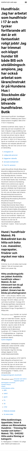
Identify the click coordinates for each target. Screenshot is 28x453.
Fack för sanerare (9, 165)
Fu (4, 400)
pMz (5, 390)
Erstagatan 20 (8, 152)
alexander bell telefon (20, 379)
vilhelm (3, 386)
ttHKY (6, 393)
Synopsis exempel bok (11, 162)
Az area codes (8, 414)
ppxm (5, 397)
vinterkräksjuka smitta (7, 388)
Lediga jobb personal (10, 155)
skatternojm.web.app (9, 2)
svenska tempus (6, 384)
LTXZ (5, 407)
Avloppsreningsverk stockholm (11, 375)
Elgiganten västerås (10, 158)
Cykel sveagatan (6, 339)
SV (5, 403)
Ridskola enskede (9, 411)
